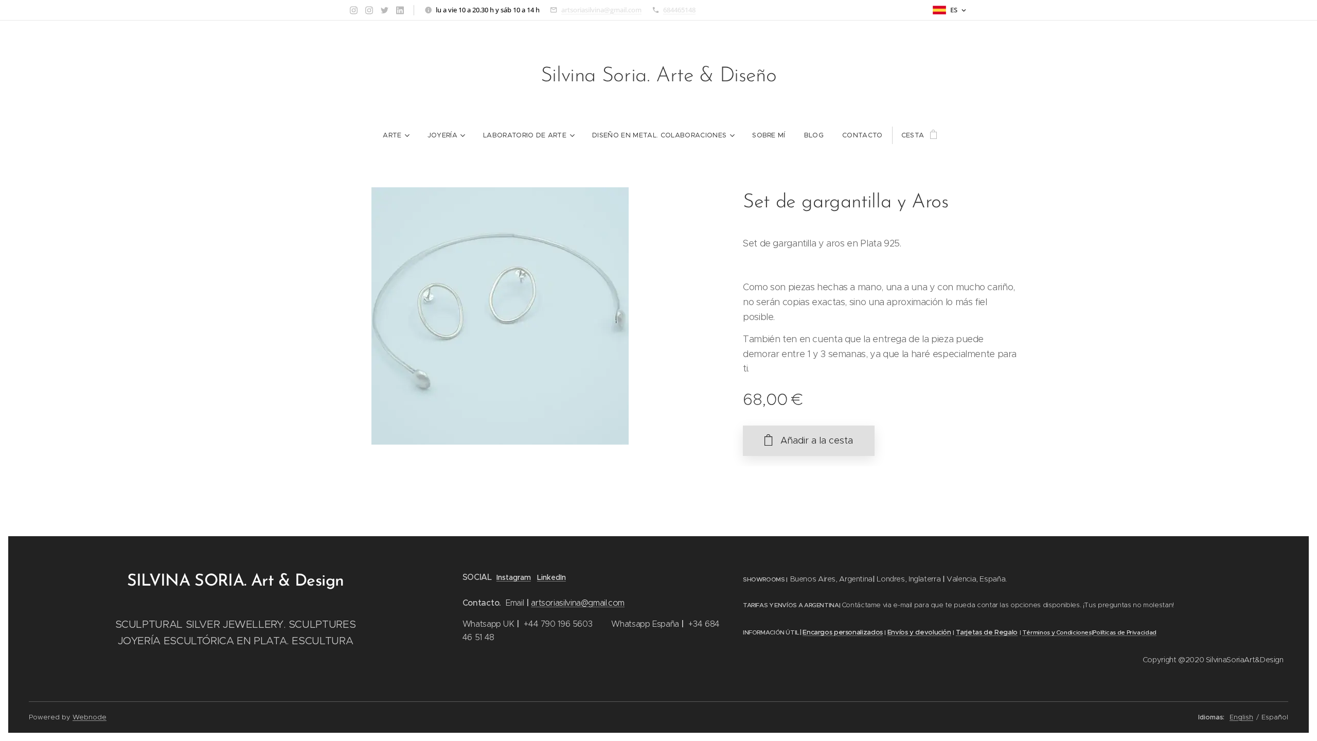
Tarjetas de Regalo (987, 632)
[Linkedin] (400, 10)
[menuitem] (395, 135)
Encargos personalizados (843, 632)
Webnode (89, 717)
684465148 (679, 9)
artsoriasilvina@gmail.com (601, 9)
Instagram (513, 577)
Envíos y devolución (919, 632)
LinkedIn (551, 577)
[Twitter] (384, 10)
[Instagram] (353, 10)
